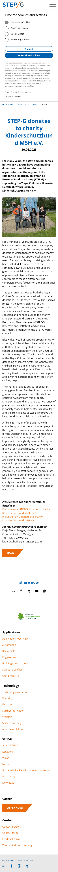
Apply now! (15, 807)
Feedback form (11, 839)
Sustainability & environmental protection (26, 770)
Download (8, 782)
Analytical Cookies (20, 27)
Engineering (9, 657)
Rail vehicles (9, 651)
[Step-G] (13, 4)
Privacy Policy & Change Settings (18, 92)
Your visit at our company (17, 845)
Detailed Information (13, 96)
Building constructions (15, 663)
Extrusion (7, 704)
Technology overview (14, 692)
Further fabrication (13, 710)
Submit (29, 49)
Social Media (17, 33)
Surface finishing (12, 723)
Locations (8, 751)
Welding (7, 717)
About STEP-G (22, 104)
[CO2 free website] (29, 620)
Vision (5, 758)
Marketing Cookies (20, 39)
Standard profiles (12, 669)
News (35, 104)
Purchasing (8, 776)
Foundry (7, 698)
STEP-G (9, 104)
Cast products (10, 675)
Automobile (9, 645)
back (10, 553)
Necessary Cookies (20, 22)
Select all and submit (29, 55)
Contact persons (12, 826)
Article (44, 104)
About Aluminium (12, 729)
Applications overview (15, 638)
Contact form (10, 833)
